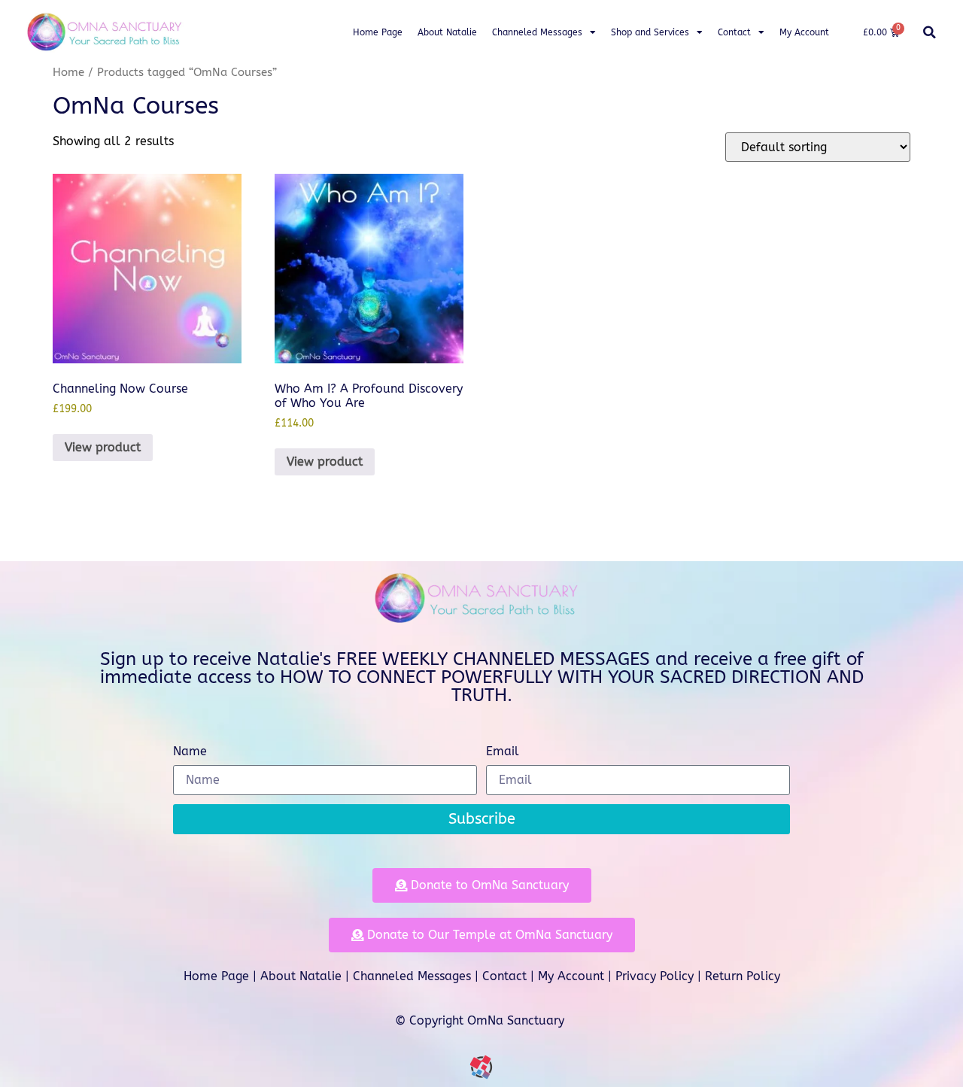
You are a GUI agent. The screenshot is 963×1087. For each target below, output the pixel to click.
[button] (929, 32)
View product (103, 447)
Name (190, 751)
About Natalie (447, 32)
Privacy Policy (654, 976)
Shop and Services (650, 32)
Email (502, 751)
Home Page (378, 32)
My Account (804, 32)
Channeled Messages (537, 32)
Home (68, 72)
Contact (734, 32)
